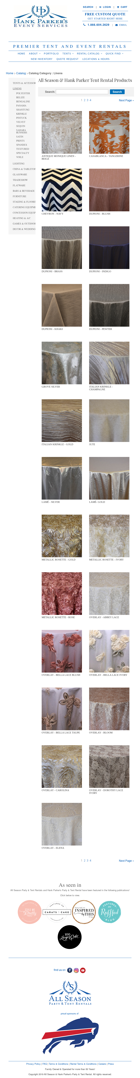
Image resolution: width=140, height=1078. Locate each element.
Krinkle (21, 113)
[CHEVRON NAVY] (62, 190)
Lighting (18, 163)
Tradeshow (20, 179)
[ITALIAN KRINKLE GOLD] (62, 420)
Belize (20, 97)
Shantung (22, 109)
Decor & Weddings (25, 229)
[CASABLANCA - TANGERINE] (109, 132)
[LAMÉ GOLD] (109, 478)
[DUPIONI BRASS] (62, 247)
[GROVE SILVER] (62, 363)
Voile (19, 157)
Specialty (22, 153)
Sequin (20, 126)
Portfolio (51, 53)
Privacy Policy (33, 1063)
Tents (66, 53)
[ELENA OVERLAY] (62, 824)
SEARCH (88, 7)
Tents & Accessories (26, 83)
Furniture (19, 196)
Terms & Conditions (58, 1063)
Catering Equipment (26, 207)
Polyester (23, 93)
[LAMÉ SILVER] (62, 478)
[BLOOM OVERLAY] (109, 709)
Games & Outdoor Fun (27, 223)
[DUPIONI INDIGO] (109, 247)
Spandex (21, 144)
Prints (20, 140)
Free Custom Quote (105, 14)
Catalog (21, 73)
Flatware (19, 185)
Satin (19, 136)
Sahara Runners (21, 131)
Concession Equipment (28, 212)
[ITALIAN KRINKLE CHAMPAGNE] (109, 363)
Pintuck (21, 117)
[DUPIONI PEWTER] (109, 305)
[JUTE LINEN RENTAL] (109, 420)
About (33, 53)
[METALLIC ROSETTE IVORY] (109, 536)
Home (21, 53)
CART (123, 7)
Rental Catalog (88, 53)
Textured (22, 148)
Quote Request (68, 59)
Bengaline (23, 101)
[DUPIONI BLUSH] (109, 190)
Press (111, 1063)
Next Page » (126, 100)
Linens (17, 88)
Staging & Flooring (25, 201)
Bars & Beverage (24, 190)
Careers (103, 1063)
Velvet (20, 121)
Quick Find (113, 53)
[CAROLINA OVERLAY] (62, 766)
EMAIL (122, 24)
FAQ (45, 1063)
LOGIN (106, 7)
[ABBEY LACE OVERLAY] (109, 593)
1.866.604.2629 (98, 25)
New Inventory (42, 59)
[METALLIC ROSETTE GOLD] (62, 536)
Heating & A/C (22, 218)
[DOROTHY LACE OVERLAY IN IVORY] (109, 766)
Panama (21, 105)
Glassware (20, 174)
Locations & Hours (96, 59)
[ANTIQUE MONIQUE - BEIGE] (62, 132)
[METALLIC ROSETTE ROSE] (62, 593)
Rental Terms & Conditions (83, 1063)
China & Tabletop (24, 169)
